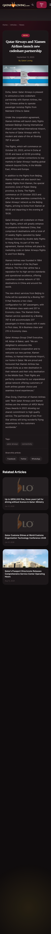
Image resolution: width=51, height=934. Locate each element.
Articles (13, 25)
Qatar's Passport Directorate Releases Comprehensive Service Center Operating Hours (25, 574)
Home (5, 25)
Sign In (41, 5)
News (21, 25)
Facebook (11, 459)
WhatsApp (36, 459)
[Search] (32, 4)
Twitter (23, 459)
